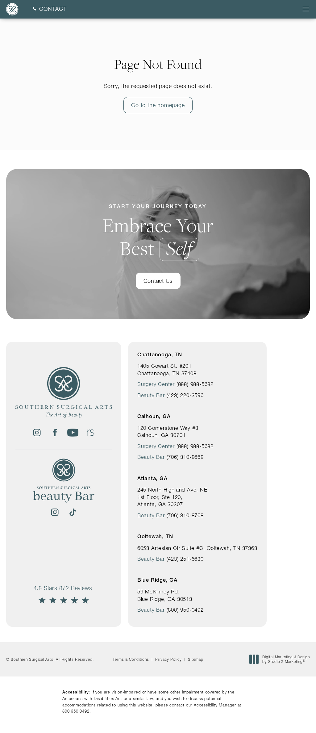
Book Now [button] (289, 718)
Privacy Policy (168, 659)
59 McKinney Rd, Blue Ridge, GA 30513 (164, 595)
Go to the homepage (158, 105)
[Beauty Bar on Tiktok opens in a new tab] (72, 512)
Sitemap (195, 659)
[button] (306, 9)
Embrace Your (158, 231)
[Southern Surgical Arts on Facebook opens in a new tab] (55, 432)
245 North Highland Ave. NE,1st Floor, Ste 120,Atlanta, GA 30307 (173, 497)
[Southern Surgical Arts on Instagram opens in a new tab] (37, 432)
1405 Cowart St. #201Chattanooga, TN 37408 (167, 369)
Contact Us (158, 280)
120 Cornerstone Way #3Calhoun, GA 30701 (167, 431)
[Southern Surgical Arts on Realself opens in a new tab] (90, 432)
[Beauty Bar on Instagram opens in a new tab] (55, 512)
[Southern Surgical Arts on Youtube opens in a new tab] (72, 432)
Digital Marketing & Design (286, 659)
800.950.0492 (75, 711)
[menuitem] (37, 432)
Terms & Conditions (131, 659)
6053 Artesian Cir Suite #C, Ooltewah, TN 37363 (197, 548)
